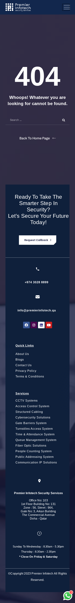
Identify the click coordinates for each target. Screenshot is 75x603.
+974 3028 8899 (36, 282)
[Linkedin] (41, 325)
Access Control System (32, 406)
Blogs (19, 359)
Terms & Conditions (29, 376)
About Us (22, 353)
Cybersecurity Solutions (32, 417)
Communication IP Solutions (36, 462)
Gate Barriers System (31, 423)
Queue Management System (35, 439)
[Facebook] (26, 325)
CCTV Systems (26, 400)
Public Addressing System (34, 456)
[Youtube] (49, 325)
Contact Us (23, 365)
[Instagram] (34, 325)
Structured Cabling (29, 411)
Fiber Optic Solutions (30, 445)
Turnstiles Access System (34, 428)
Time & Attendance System (35, 434)
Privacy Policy (25, 370)
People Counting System (33, 451)
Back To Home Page (34, 138)
